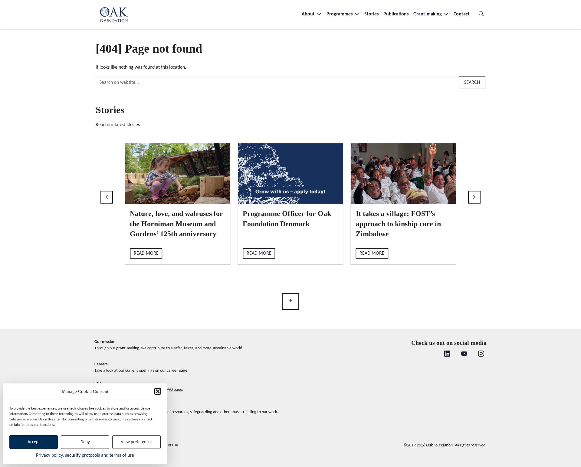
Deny (85, 442)
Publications (396, 14)
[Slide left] (106, 197)
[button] (158, 391)
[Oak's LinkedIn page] (447, 354)
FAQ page (174, 389)
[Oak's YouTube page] (464, 354)
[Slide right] (474, 197)
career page (177, 370)
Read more (146, 253)
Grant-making (428, 14)
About (309, 14)
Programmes (340, 14)
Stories (371, 14)
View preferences (136, 442)
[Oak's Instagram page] (481, 354)
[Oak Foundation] (114, 14)
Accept (34, 442)
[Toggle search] (481, 14)
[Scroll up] (290, 301)
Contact (462, 14)
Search (472, 82)
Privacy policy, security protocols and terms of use (85, 455)
